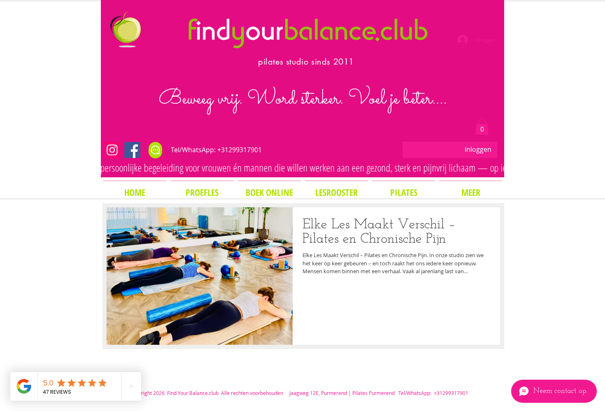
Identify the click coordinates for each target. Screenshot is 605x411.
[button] (482, 126)
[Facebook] (132, 150)
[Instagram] (112, 150)
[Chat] (155, 150)
